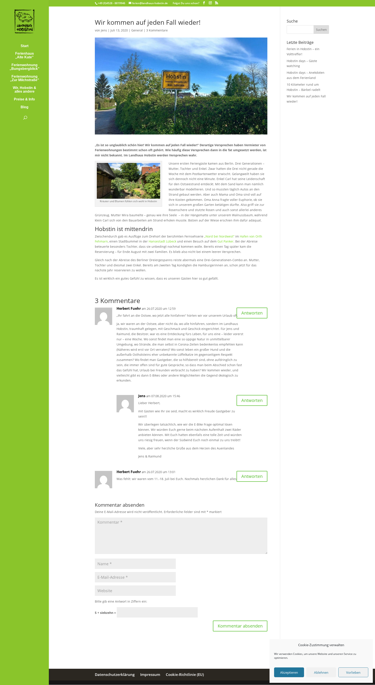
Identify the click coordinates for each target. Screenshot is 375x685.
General (137, 30)
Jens (104, 30)
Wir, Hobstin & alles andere (24, 89)
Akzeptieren (289, 672)
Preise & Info (24, 99)
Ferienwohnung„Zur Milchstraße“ (24, 78)
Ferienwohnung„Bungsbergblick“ (24, 66)
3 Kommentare (157, 30)
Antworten (252, 313)
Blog (24, 107)
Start (24, 46)
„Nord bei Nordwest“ (219, 236)
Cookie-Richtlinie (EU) (185, 674)
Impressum (150, 674)
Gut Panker (225, 241)
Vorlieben (353, 672)
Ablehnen (321, 672)
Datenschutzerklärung (115, 674)
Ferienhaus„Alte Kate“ (24, 55)
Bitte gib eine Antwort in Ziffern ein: (121, 601)
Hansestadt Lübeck (162, 241)
